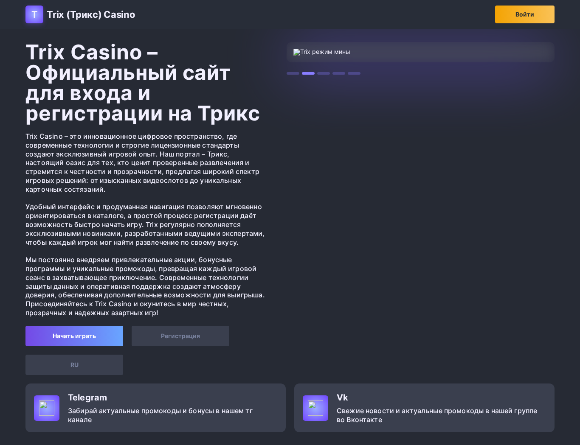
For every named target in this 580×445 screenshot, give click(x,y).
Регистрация (180, 335)
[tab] (293, 73)
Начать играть (74, 335)
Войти (524, 14)
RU (74, 364)
